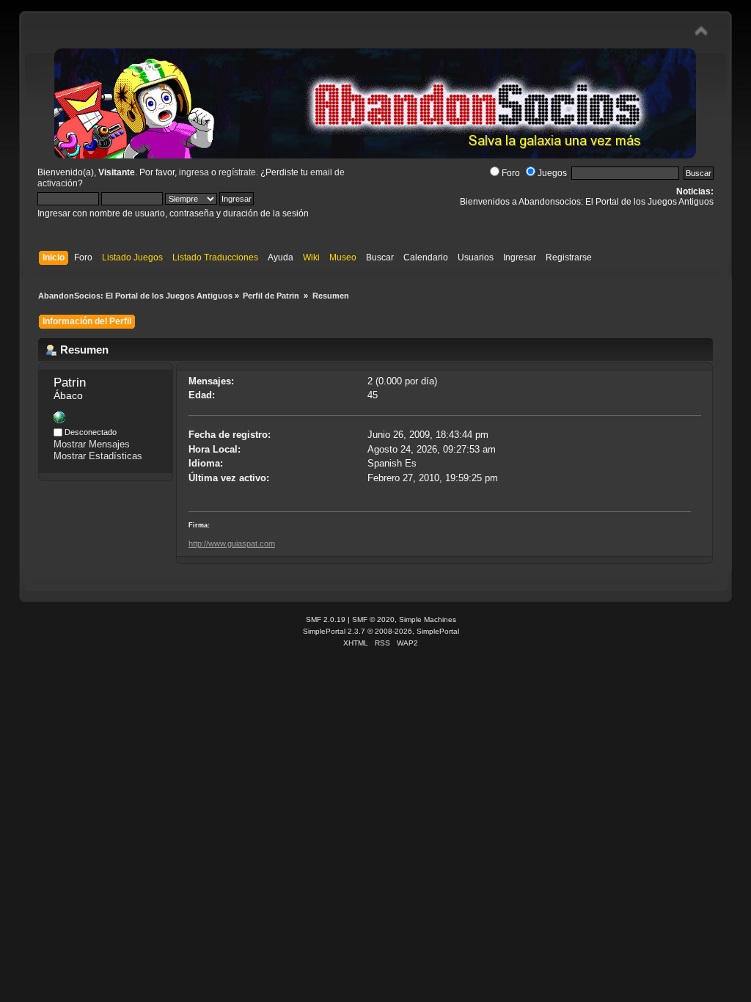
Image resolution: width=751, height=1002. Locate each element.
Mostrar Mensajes (92, 444)
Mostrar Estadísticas (98, 455)
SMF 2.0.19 (325, 619)
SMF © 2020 (373, 619)
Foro (511, 173)
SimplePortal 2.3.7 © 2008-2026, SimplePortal (381, 631)
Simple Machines (427, 619)
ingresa (194, 172)
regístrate (237, 172)
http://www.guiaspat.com (231, 543)
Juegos (552, 173)
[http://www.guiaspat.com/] (59, 419)
